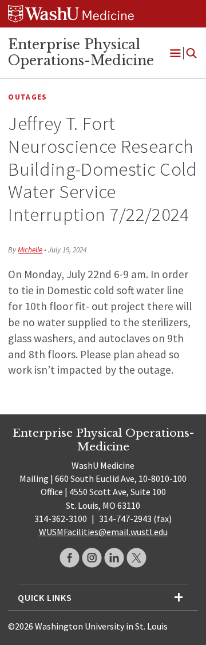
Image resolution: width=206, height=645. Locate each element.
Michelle (30, 250)
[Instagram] (92, 558)
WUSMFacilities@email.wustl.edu (103, 531)
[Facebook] (70, 558)
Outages (27, 97)
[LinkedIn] (114, 558)
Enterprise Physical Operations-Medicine (81, 53)
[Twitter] (136, 558)
